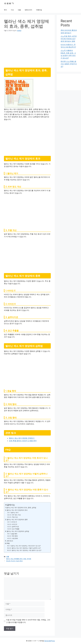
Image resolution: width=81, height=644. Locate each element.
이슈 (12, 10)
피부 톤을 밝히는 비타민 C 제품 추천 (23, 441)
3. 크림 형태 (14, 538)
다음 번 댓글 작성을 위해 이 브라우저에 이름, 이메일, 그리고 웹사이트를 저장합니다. (28, 621)
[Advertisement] (27, 49)
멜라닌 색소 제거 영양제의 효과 (17, 510)
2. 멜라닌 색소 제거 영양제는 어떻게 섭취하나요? (25, 548)
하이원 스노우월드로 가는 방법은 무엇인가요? (69, 63)
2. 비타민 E (13, 524)
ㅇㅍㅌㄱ (9, 3)
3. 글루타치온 (14, 526)
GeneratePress (49, 641)
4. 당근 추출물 (14, 529)
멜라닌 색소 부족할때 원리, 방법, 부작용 (18, 559)
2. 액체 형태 (14, 536)
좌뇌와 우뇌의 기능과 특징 (14, 561)
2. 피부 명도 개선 (15, 515)
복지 (5, 10)
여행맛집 (39, 10)
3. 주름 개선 (14, 517)
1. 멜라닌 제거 (14, 512)
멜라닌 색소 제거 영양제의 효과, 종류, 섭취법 (21, 507)
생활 (7, 556)
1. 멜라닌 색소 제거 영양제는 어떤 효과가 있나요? (25, 546)
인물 (19, 10)
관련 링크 (10, 541)
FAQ (8, 543)
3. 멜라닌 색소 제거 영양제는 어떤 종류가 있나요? (25, 550)
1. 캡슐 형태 (13, 534)
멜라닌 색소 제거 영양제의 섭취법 (18, 531)
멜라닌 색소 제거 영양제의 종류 (17, 519)
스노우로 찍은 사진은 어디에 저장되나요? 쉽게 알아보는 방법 (69, 38)
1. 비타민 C (13, 522)
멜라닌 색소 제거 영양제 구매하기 (21, 438)
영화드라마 (28, 10)
